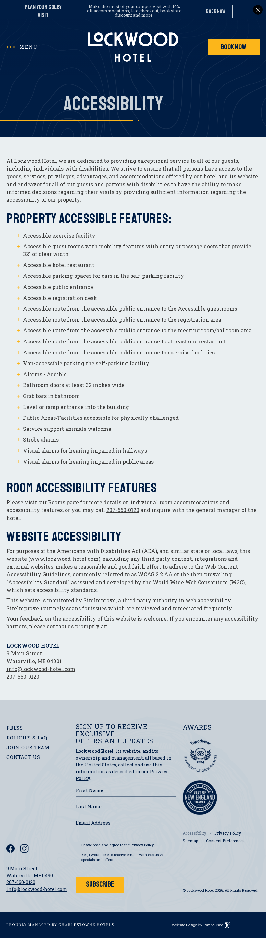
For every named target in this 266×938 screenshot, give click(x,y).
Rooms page (63, 502)
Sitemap (190, 840)
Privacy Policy (142, 844)
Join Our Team (28, 746)
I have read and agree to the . (117, 844)
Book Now (236, 45)
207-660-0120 (122, 510)
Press (14, 728)
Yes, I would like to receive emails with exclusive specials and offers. (122, 857)
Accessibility (194, 833)
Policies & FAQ (26, 737)
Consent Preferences (225, 840)
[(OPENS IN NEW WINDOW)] (60, 924)
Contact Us (23, 757)
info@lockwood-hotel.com (40, 668)
